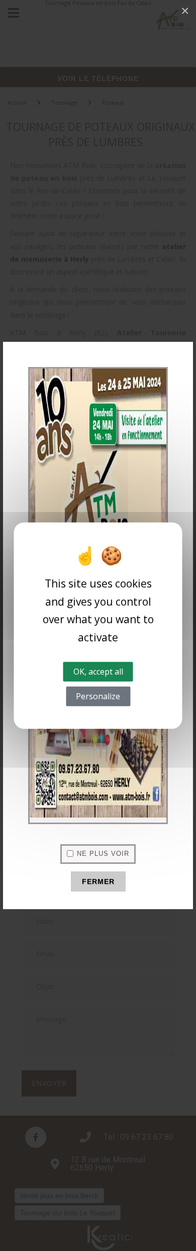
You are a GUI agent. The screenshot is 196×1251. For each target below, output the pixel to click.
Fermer (98, 881)
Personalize (98, 696)
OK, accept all (98, 671)
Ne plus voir (103, 853)
